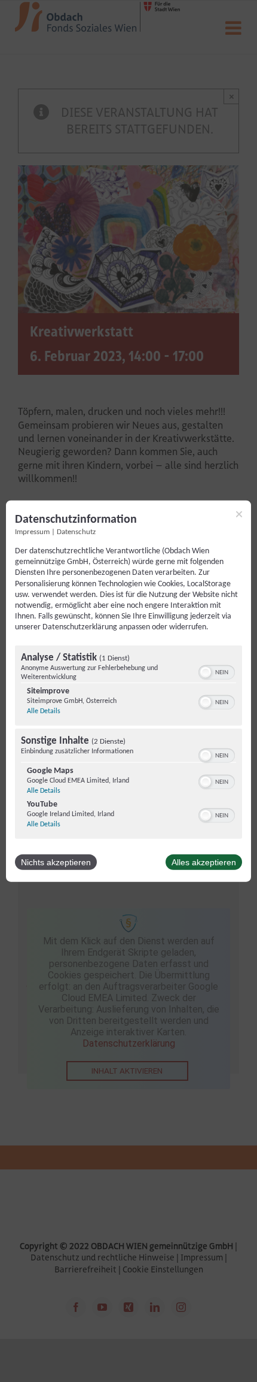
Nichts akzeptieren (56, 861)
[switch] (216, 670)
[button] (205, 671)
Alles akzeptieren (204, 861)
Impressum (32, 532)
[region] (128, 743)
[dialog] (128, 691)
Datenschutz (76, 532)
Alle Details (43, 710)
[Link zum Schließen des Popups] (239, 514)
